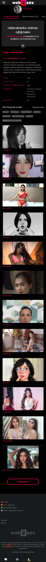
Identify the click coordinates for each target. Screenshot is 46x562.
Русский (4, 520)
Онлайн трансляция (11, 16)
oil (17, 72)
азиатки (37, 112)
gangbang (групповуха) (12, 120)
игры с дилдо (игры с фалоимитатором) (25, 70)
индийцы (28, 67)
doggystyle (7, 72)
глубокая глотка (24, 62)
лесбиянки (37, 67)
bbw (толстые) (18, 116)
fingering (6, 62)
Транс (29, 78)
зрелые (29, 116)
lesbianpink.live (28, 552)
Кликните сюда (15, 36)
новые (5, 112)
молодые (20, 65)
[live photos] (17, 559)
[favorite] (6, 559)
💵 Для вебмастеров (8, 508)
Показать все (38, 107)
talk (14, 72)
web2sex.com (17, 552)
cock (33, 72)
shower (13, 65)
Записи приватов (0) (30, 16)
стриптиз (14, 62)
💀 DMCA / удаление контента (12, 510)
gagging (6, 67)
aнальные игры (25, 72)
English (3, 523)
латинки (6, 65)
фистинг (21, 67)
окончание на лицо (32, 65)
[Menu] (4, 2)
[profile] (29, 559)
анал (34, 62)
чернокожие (26, 112)
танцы (5, 70)
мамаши (13, 67)
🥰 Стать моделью (8, 505)
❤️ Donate (4, 502)
